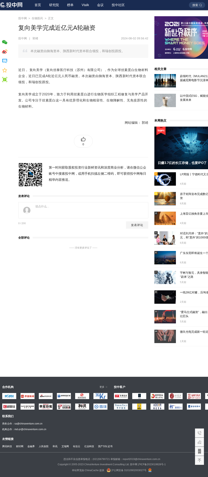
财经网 (19, 446)
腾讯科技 (7, 446)
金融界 (31, 446)
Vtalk (85, 5)
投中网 (22, 18)
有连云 (76, 446)
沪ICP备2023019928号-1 (152, 464)
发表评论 (137, 225)
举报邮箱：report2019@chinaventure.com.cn (135, 459)
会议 (100, 5)
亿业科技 (89, 446)
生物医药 (37, 18)
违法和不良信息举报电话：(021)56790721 (86, 459)
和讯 (55, 446)
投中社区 (118, 5)
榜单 (70, 5)
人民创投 (44, 446)
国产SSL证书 (105, 446)
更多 (102, 386)
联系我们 (199, 433)
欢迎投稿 (199, 442)
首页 (38, 5)
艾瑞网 (65, 446)
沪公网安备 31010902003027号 (128, 470)
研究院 (54, 5)
